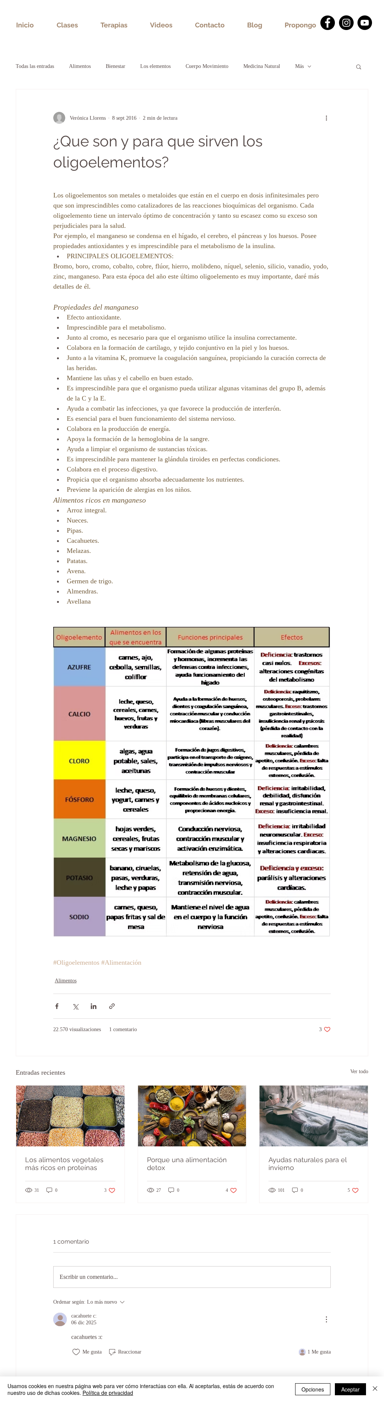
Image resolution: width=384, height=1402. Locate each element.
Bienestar (115, 66)
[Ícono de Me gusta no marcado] (76, 1352)
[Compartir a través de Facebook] (56, 1006)
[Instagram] (346, 22)
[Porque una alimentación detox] (192, 1116)
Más (299, 66)
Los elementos (155, 66)
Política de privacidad (107, 1392)
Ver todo (359, 1071)
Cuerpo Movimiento (207, 66)
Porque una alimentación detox (187, 1164)
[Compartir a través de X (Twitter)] (75, 1006)
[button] (358, 66)
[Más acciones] (326, 117)
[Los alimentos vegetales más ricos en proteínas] (70, 1116)
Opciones (313, 1389)
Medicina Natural (261, 66)
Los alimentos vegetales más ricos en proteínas (64, 1164)
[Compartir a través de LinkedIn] (93, 1006)
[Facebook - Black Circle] (327, 22)
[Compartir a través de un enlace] (112, 1006)
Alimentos (80, 66)
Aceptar (350, 1389)
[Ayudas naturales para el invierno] (314, 1116)
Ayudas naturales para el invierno (307, 1164)
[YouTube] (364, 22)
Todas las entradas (35, 66)
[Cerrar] (375, 1389)
